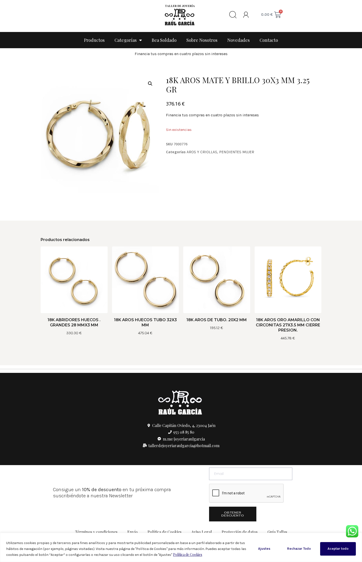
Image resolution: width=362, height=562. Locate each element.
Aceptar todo (338, 549)
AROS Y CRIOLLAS (202, 152)
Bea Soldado (164, 40)
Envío (132, 531)
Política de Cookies (187, 554)
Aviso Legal (201, 531)
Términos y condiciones (96, 531)
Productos (94, 40)
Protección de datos (240, 531)
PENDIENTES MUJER (236, 152)
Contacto (269, 40)
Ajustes (264, 549)
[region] (181, 547)
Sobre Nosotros (201, 40)
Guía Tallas (277, 531)
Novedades (238, 40)
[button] (150, 83)
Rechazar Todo (299, 549)
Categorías (126, 40)
